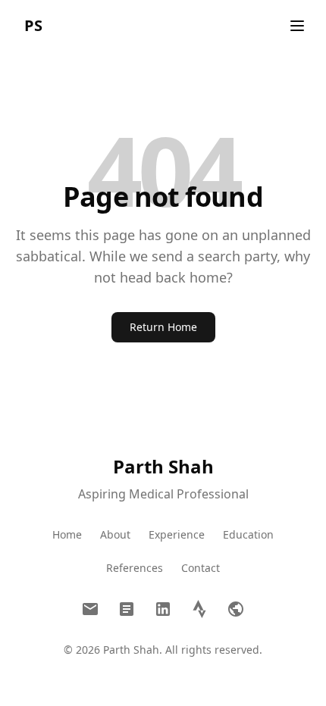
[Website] (236, 609)
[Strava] (199, 609)
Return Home (163, 327)
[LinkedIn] (163, 609)
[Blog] (127, 609)
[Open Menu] (297, 26)
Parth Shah (163, 467)
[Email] (90, 609)
